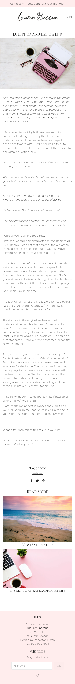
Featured (37, 473)
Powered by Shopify (37, 643)
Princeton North (44, 639)
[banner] (37, 17)
